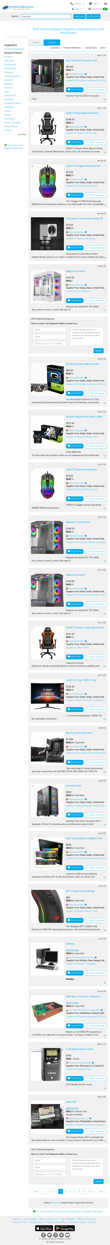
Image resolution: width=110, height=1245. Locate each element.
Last (101, 1191)
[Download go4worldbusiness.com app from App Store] (44, 1228)
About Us (17, 1219)
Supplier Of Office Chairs (77, 647)
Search (14, 16)
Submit (98, 351)
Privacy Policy (36, 1222)
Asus (6, 91)
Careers (92, 1222)
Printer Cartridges (12, 122)
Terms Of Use (20, 1222)
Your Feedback (67, 1219)
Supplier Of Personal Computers (81, 963)
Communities (30, 1219)
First (36, 1191)
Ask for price (72, 950)
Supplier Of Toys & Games (78, 291)
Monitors (8, 87)
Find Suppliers (93, 16)
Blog (42, 1219)
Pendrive (8, 57)
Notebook (8, 99)
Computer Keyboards (14, 49)
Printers (8, 130)
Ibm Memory (10, 64)
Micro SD (8, 80)
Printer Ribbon (10, 126)
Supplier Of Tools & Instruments (81, 238)
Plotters (8, 115)
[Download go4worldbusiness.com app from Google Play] (65, 1228)
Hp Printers (9, 118)
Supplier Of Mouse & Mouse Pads (81, 185)
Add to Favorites (96, 90)
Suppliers (52, 42)
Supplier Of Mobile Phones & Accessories (85, 1125)
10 (89, 1191)
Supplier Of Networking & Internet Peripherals (87, 753)
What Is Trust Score (86, 1219)
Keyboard (8, 72)
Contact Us (52, 1219)
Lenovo (7, 111)
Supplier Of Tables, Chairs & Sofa (81, 133)
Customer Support (77, 1222)
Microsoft (8, 84)
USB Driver (9, 60)
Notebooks (9, 107)
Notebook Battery (12, 103)
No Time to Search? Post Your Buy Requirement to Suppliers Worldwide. (69, 1211)
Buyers (36, 42)
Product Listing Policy (55, 1222)
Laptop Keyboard (12, 76)
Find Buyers (79, 16)
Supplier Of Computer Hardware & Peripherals (87, 80)
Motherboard (10, 68)
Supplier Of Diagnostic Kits (78, 1069)
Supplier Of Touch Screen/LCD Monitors (84, 700)
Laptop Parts (10, 95)
